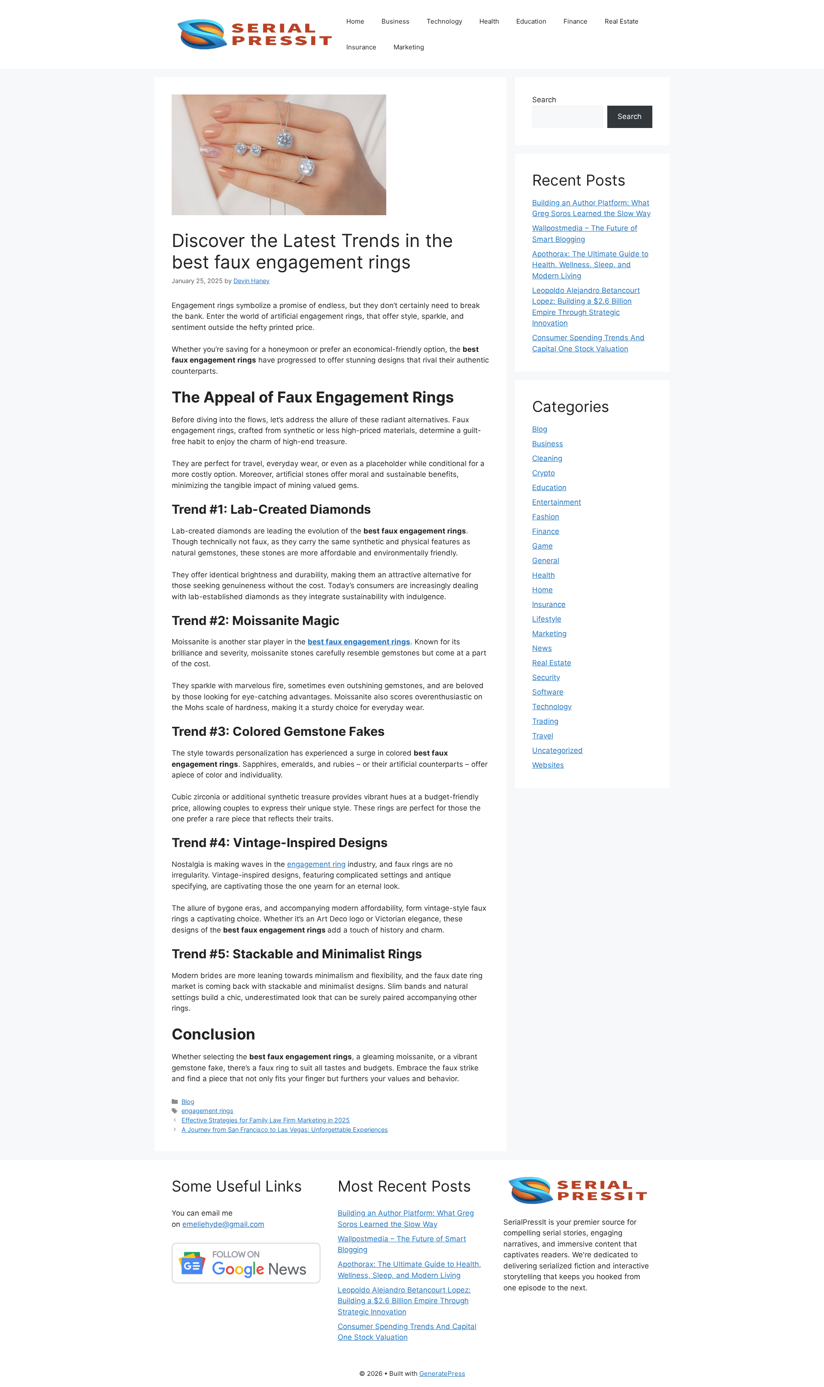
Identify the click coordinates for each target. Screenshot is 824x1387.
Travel (542, 736)
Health (489, 21)
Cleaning (547, 458)
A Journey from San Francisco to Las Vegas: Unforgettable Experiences (285, 1129)
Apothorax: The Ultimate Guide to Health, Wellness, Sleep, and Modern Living (590, 265)
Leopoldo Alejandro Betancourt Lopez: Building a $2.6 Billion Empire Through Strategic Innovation (404, 1301)
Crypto (543, 473)
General (545, 560)
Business (395, 21)
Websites (548, 765)
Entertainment (556, 502)
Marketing (409, 47)
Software (547, 692)
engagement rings (207, 1110)
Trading (545, 721)
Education (531, 21)
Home (355, 21)
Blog (188, 1101)
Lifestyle (546, 619)
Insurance (361, 47)
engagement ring (316, 864)
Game (542, 546)
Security (546, 677)
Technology (444, 21)
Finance (575, 21)
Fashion (545, 516)
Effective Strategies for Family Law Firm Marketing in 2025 (266, 1120)
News (542, 648)
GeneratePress (442, 1373)
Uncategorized (557, 750)
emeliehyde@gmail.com (223, 1224)
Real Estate (622, 21)
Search (544, 99)
